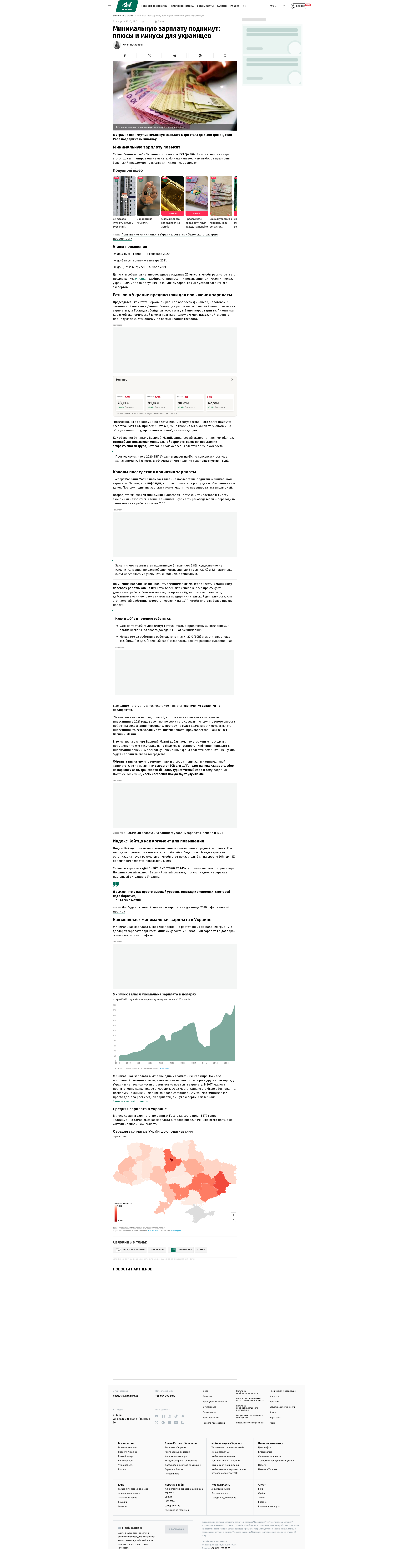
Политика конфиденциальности (247, 1374)
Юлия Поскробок (133, 45)
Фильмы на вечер (127, 1479)
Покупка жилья (220, 1475)
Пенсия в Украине (267, 1451)
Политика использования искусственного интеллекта (250, 1382)
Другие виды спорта (269, 1488)
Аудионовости (125, 1447)
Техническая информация (283, 1373)
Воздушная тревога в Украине (181, 1442)
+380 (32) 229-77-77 (220, 1530)
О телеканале (209, 1389)
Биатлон (262, 1484)
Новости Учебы (174, 1466)
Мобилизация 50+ (221, 1434)
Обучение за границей (177, 1492)
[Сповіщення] (284, 6)
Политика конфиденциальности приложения (247, 1390)
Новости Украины (127, 1434)
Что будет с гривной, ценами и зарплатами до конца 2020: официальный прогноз (171, 909)
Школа (168, 1479)
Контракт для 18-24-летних (226, 1442)
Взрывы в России (174, 1451)
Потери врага (172, 1456)
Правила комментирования (249, 1405)
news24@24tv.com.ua (126, 1378)
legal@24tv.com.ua (239, 1533)
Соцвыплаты (205, 6)
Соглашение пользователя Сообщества (249, 1398)
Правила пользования (214, 1405)
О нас (205, 1373)
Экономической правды (130, 1101)
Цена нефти (264, 1429)
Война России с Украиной (181, 1425)
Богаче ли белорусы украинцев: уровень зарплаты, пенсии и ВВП (174, 833)
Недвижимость (221, 1466)
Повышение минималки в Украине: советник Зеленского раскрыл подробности (165, 236)
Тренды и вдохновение (224, 1479)
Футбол (262, 1475)
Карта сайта (276, 1400)
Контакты (274, 1378)
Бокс (260, 1471)
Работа (235, 6)
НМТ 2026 (170, 1483)
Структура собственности (282, 1389)
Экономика (118, 16)
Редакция (207, 1378)
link (156, 1398)
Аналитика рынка (221, 1471)
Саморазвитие (172, 1487)
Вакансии (274, 1384)
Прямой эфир (125, 1438)
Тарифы (222, 6)
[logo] (127, 6)
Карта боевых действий (177, 1434)
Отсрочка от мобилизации (226, 1447)
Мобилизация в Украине (227, 1425)
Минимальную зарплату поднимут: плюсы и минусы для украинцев (171, 16)
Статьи (130, 16)
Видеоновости (125, 1442)
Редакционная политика (215, 1384)
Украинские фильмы (129, 1475)
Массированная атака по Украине (183, 1447)
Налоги (262, 1447)
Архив (273, 1394)
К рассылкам (176, 1511)
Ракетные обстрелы (175, 1429)
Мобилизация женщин (224, 1438)
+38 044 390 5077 (165, 1378)
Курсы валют (265, 1434)
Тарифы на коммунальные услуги (276, 1442)
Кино (121, 1466)
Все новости (126, 1425)
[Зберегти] (225, 55)
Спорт (262, 1466)
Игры (272, 1405)
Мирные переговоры (176, 1438)
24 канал (141, 278)
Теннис (262, 1479)
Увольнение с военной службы (228, 1429)
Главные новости (127, 1429)
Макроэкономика (182, 6)
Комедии (122, 1484)
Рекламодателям (211, 1400)
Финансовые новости (269, 1438)
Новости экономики (154, 6)
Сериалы (122, 1488)
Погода (122, 1451)
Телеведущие (209, 1394)
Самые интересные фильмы (133, 1471)
